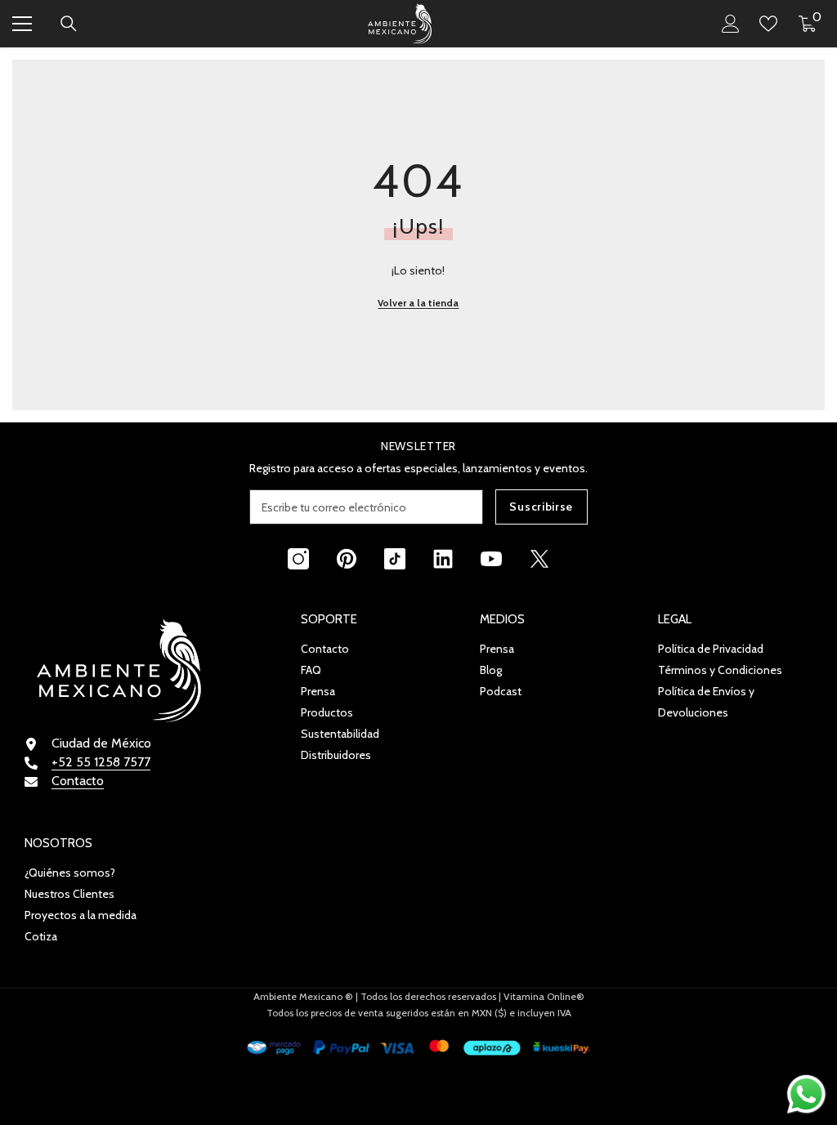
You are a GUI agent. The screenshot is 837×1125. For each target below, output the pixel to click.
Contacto (77, 780)
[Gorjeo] (539, 559)
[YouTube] (491, 559)
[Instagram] (298, 559)
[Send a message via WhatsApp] (806, 1094)
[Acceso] (731, 24)
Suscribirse (541, 506)
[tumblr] (443, 559)
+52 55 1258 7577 (100, 762)
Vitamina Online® (544, 996)
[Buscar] (68, 23)
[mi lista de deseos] (768, 24)
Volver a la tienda (418, 303)
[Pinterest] (347, 559)
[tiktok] (395, 559)
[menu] (22, 23)
